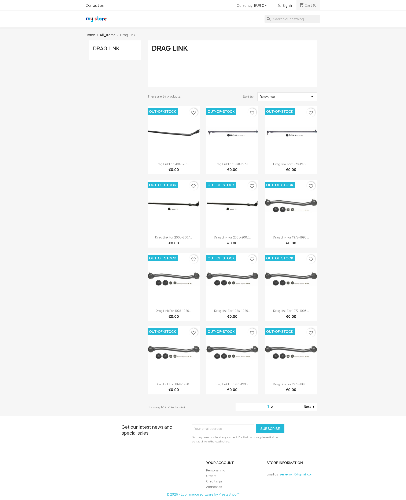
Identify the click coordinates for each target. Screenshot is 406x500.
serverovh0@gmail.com (296, 474)
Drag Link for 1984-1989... (232, 311)
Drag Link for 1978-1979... (232, 164)
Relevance (287, 96)
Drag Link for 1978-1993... (291, 237)
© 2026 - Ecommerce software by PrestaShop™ (203, 494)
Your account (220, 462)
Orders (211, 476)
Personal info (215, 470)
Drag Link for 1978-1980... (174, 311)
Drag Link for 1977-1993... (291, 311)
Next (310, 406)
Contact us (95, 5)
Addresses (214, 487)
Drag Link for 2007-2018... (173, 164)
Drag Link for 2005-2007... (173, 237)
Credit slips (214, 481)
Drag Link (106, 48)
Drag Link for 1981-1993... (232, 384)
